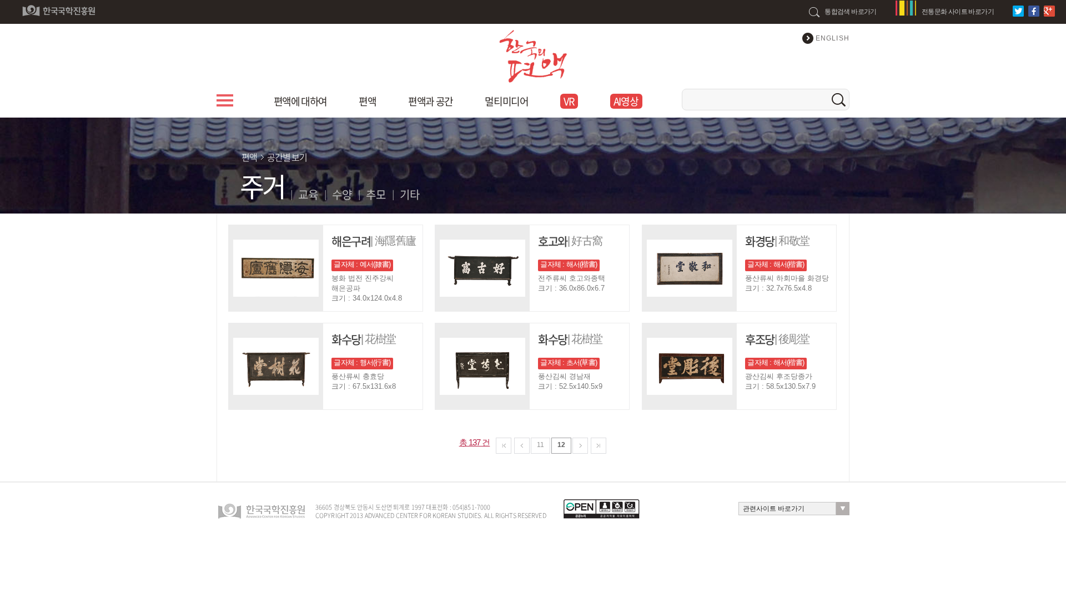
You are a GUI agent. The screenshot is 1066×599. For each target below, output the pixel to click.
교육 (308, 194)
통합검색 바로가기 (850, 12)
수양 (342, 194)
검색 (838, 99)
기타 (410, 194)
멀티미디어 (506, 101)
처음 (503, 446)
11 (540, 445)
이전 (522, 446)
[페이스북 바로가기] (1035, 11)
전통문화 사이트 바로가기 (958, 12)
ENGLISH (832, 38)
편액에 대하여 (300, 101)
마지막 (598, 446)
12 (561, 445)
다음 (580, 446)
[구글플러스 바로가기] (1051, 11)
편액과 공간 (430, 101)
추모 (376, 194)
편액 (367, 101)
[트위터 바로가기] (1020, 11)
